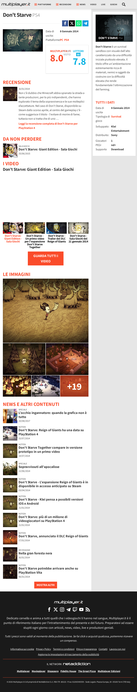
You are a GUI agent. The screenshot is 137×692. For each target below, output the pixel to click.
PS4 (66, 40)
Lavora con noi (117, 649)
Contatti (103, 649)
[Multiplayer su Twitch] (75, 609)
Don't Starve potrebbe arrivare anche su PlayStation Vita (48, 570)
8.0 (56, 57)
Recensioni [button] (65, 4)
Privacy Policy (43, 649)
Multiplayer (23, 671)
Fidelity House (68, 671)
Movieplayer (38, 671)
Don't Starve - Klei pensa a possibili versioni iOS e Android (51, 501)
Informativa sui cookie (22, 649)
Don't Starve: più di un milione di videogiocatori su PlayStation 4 (43, 519)
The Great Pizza (87, 671)
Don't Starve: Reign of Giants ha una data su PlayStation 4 (51, 432)
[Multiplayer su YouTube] (81, 609)
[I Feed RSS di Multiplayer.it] (88, 609)
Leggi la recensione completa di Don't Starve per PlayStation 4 (48, 126)
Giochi (113, 4)
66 (78, 54)
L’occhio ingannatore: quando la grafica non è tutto (53, 415)
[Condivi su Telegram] (85, 23)
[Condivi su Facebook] (65, 23)
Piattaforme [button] (44, 4)
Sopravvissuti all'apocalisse (39, 467)
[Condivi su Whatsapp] (79, 23)
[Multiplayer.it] (15, 4)
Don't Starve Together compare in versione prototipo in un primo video (50, 449)
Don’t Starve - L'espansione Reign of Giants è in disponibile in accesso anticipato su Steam (53, 484)
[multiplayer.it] (68, 602)
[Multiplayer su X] (56, 609)
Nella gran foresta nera (35, 553)
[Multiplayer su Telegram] (68, 609)
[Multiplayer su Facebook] (49, 609)
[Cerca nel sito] (124, 4)
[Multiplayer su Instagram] (62, 609)
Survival (116, 116)
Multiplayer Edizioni (109, 671)
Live (103, 4)
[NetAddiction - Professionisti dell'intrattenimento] (76, 664)
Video (93, 4)
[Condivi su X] (72, 23)
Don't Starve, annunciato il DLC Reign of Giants (53, 536)
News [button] (82, 4)
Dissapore (53, 671)
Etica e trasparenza (86, 649)
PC (61, 40)
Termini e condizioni (63, 649)
